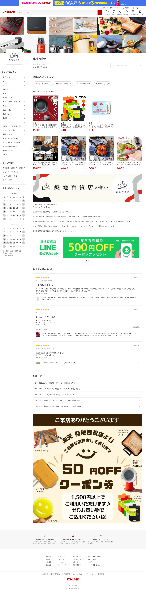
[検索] (100, 12)
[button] (138, 8)
